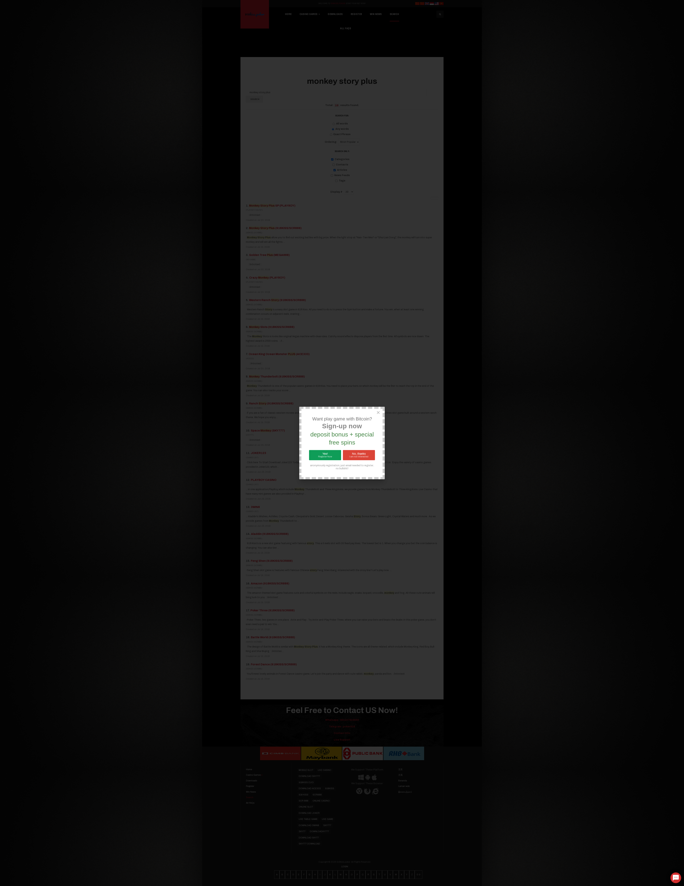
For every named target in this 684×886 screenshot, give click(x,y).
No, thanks (358, 455)
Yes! (325, 455)
